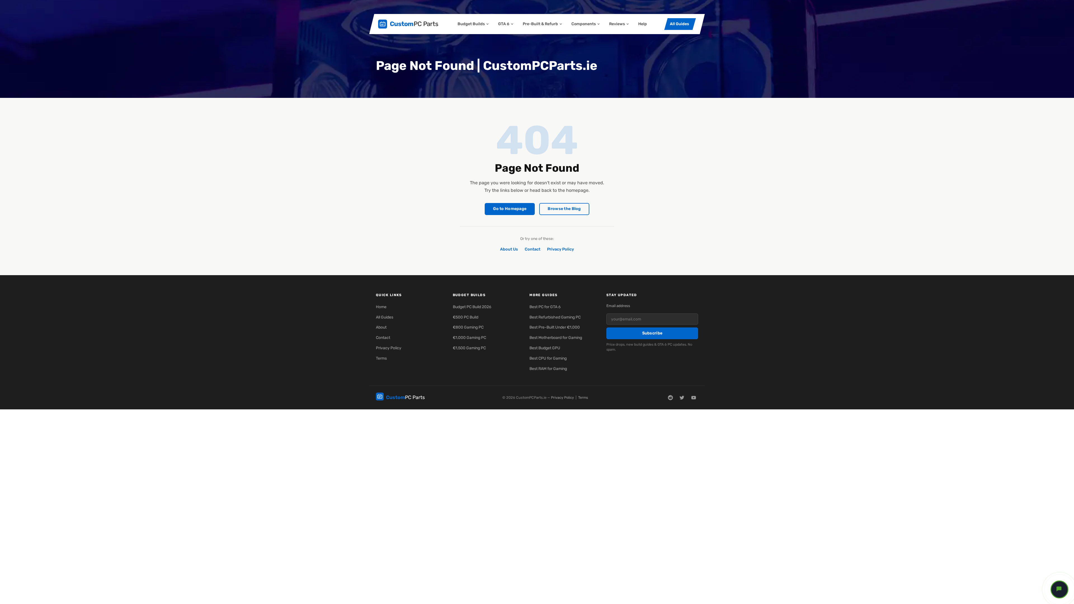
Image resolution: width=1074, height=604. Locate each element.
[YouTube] (693, 397)
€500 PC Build (465, 317)
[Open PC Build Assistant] (1059, 589)
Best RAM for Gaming (548, 368)
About (381, 327)
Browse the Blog (564, 208)
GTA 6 (503, 24)
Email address (618, 306)
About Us (509, 249)
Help (642, 24)
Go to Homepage (509, 208)
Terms (381, 358)
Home (381, 307)
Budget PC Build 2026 (472, 307)
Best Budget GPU (544, 348)
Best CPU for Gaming (548, 358)
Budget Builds (471, 24)
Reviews (617, 24)
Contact (532, 249)
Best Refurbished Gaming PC (555, 317)
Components (583, 24)
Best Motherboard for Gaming (555, 337)
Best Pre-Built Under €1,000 (554, 327)
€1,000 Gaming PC (469, 337)
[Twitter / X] (681, 397)
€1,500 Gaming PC (469, 348)
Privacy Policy (560, 249)
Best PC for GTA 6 (544, 307)
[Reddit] (670, 397)
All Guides (679, 24)
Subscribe (652, 333)
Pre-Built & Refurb (540, 24)
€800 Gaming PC (468, 327)
